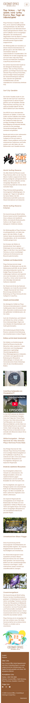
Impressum (23, 698)
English (4, 655)
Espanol (4, 657)
